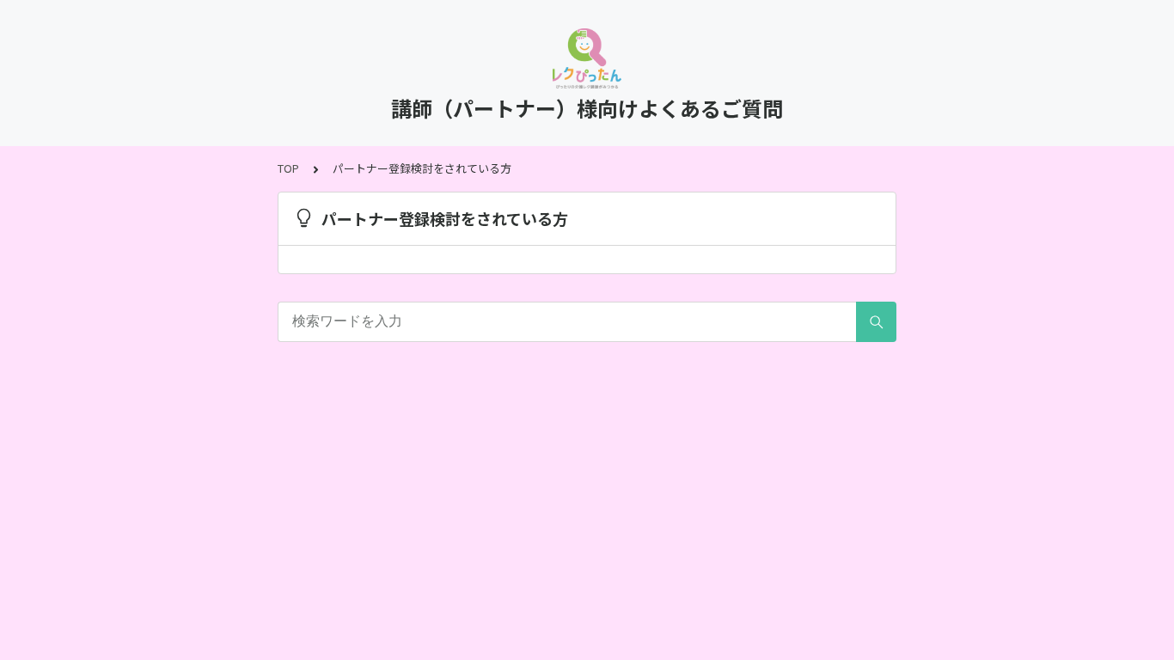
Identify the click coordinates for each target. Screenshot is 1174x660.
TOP (288, 168)
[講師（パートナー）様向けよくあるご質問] (587, 58)
